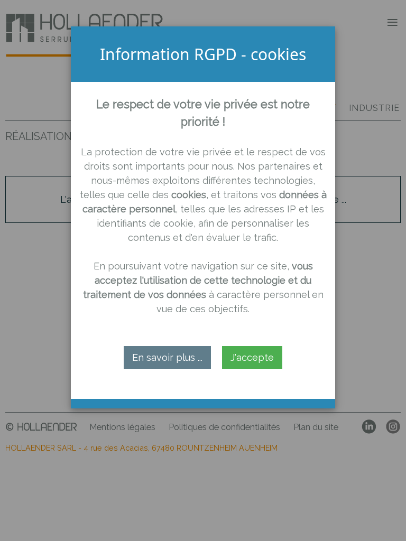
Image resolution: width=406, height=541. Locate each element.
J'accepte (252, 357)
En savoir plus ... (167, 357)
